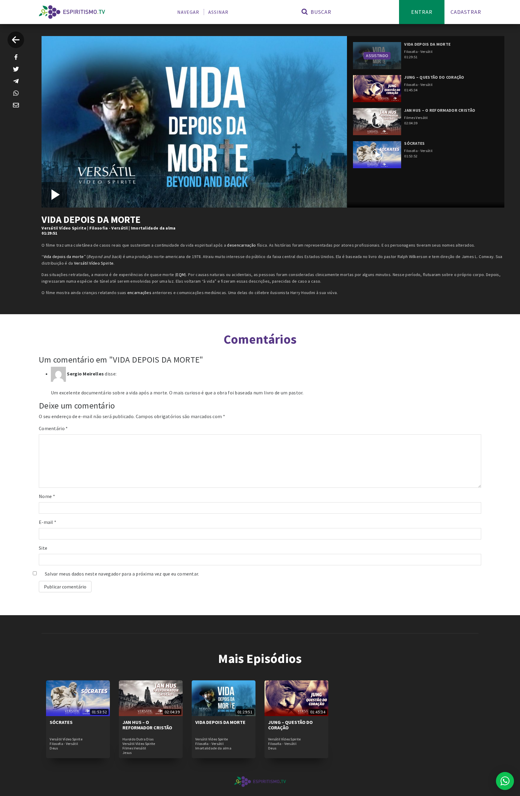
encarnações (139, 292)
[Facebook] (16, 57)
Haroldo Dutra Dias (137, 739)
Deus (54, 748)
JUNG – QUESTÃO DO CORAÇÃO (290, 725)
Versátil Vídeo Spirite (64, 228)
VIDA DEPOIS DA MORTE (220, 722)
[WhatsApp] (16, 93)
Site (43, 548)
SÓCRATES (61, 722)
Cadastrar (465, 11)
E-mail (47, 522)
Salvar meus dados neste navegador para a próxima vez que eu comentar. (122, 574)
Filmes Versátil (134, 748)
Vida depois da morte (64, 256)
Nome (47, 496)
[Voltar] (16, 40)
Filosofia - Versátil (108, 228)
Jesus (127, 753)
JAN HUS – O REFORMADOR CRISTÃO (147, 725)
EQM (180, 274)
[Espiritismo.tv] (72, 12)
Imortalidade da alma (153, 228)
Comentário (53, 428)
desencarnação (241, 245)
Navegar (188, 12)
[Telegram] (16, 81)
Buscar (320, 11)
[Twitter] (16, 69)
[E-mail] (16, 105)
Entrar (421, 11)
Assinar (218, 12)
